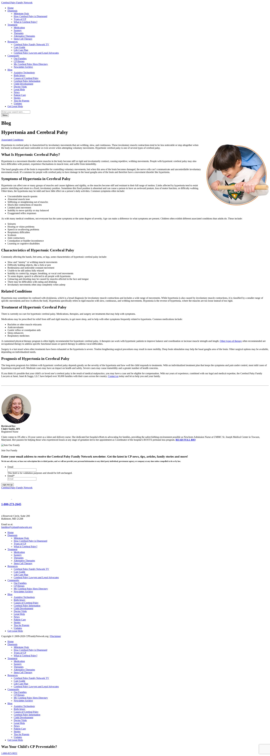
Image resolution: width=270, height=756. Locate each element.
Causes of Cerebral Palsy (26, 78)
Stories (17, 98)
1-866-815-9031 (9, 753)
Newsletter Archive (23, 67)
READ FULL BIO (185, 439)
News (17, 92)
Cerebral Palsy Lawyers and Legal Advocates (36, 53)
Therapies (18, 33)
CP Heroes (19, 61)
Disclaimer (55, 636)
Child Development (23, 84)
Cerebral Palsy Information (27, 81)
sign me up (7, 484)
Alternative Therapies (24, 36)
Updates (18, 103)
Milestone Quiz (21, 13)
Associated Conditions (12, 139)
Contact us (113, 376)
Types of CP (20, 19)
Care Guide (19, 47)
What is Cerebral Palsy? (25, 22)
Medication (19, 27)
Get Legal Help (15, 106)
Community (13, 55)
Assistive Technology (24, 72)
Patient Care (20, 95)
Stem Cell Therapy (23, 39)
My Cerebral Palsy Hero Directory (31, 64)
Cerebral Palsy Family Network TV (31, 44)
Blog (10, 69)
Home (11, 8)
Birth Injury (19, 75)
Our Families (20, 58)
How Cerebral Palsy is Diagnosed (30, 16)
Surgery (18, 30)
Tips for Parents (21, 100)
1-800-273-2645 (11, 504)
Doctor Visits (20, 86)
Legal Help (19, 89)
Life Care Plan (21, 50)
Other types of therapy (231, 341)
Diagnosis (12, 10)
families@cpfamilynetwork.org (16, 527)
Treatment (12, 24)
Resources (13, 41)
